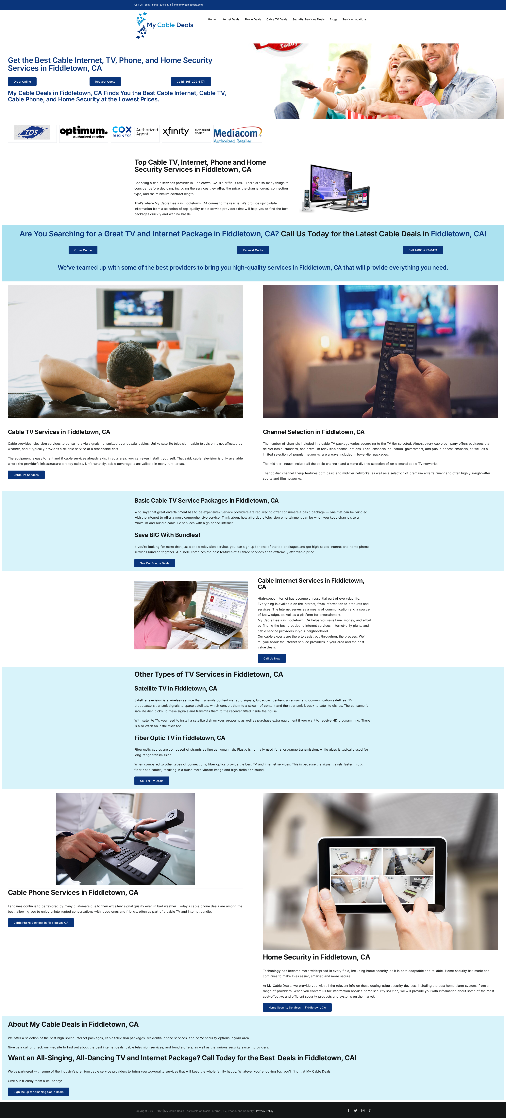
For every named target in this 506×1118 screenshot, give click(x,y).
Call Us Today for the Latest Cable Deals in (355, 233)
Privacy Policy (264, 1110)
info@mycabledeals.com (188, 4)
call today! (54, 1081)
